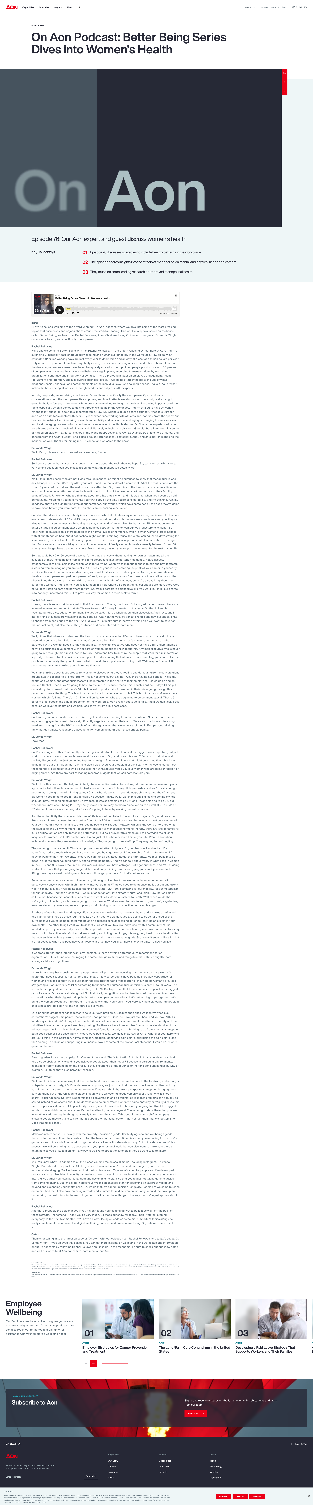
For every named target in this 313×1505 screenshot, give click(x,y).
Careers (264, 7)
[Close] (309, 1496)
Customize (223, 1496)
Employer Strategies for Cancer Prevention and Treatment (115, 1349)
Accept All (257, 1496)
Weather (214, 1472)
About (70, 7)
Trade (213, 1460)
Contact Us (250, 7)
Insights (58, 7)
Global (301, 7)
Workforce (215, 1477)
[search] (79, 7)
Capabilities (28, 7)
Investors (275, 7)
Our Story (113, 1460)
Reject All (240, 1496)
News (283, 7)
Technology (216, 1466)
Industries (44, 7)
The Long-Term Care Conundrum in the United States (194, 1349)
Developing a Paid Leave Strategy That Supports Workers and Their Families (265, 1349)
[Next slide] (93, 1363)
